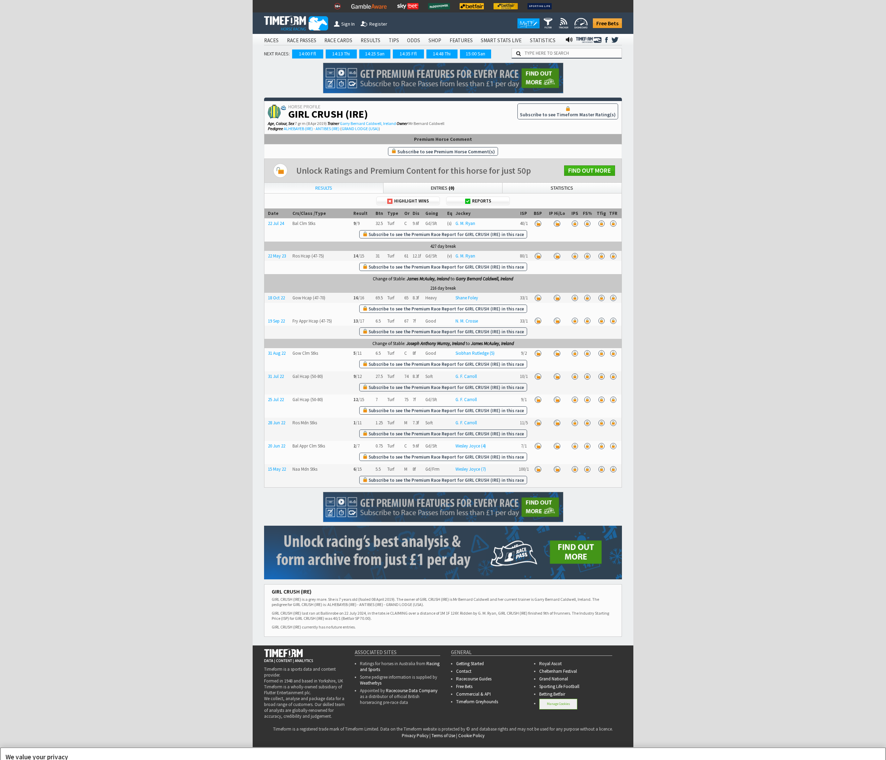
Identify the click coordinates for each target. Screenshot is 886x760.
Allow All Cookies (750, 746)
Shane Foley (466, 298)
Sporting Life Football (559, 686)
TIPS (394, 40)
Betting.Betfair (552, 694)
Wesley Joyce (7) (470, 469)
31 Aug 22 (277, 353)
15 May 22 (277, 469)
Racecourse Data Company (411, 691)
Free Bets (607, 23)
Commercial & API (473, 694)
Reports (481, 201)
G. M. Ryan (465, 223)
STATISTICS (542, 40)
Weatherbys (370, 683)
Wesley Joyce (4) (470, 446)
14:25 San (375, 54)
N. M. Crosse (466, 321)
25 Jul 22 (276, 399)
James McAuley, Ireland (428, 279)
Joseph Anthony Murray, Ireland (435, 343)
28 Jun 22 (276, 423)
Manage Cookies (558, 704)
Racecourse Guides (473, 679)
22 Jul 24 (276, 223)
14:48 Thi (442, 54)
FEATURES (461, 40)
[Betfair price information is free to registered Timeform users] (538, 223)
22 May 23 (277, 256)
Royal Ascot (550, 664)
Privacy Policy (412, 746)
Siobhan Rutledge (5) (475, 353)
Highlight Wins (411, 201)
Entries (442, 188)
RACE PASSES (301, 40)
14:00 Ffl (307, 54)
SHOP (434, 40)
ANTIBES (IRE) (328, 128)
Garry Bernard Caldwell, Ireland (368, 123)
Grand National (553, 679)
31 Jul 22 (276, 376)
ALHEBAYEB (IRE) (298, 128)
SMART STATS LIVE (501, 40)
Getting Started (470, 664)
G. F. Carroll (466, 376)
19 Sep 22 (276, 321)
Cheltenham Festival (558, 671)
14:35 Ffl (408, 54)
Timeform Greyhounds (477, 702)
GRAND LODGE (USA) (360, 128)
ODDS (413, 40)
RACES (271, 40)
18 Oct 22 (276, 298)
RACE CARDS (338, 40)
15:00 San (475, 54)
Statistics (562, 188)
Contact (463, 671)
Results (323, 188)
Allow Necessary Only (802, 746)
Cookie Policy (363, 746)
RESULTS (370, 40)
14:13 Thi (341, 54)
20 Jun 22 (276, 446)
